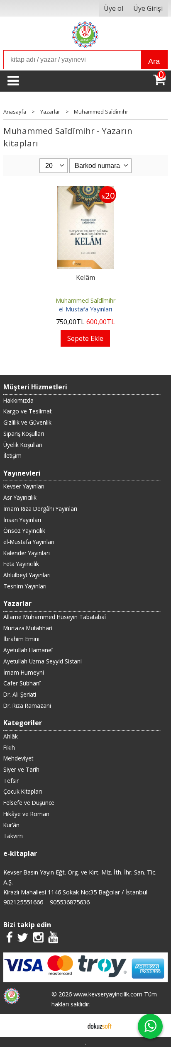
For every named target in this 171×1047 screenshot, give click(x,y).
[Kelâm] (86, 191)
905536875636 (70, 902)
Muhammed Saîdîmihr (85, 300)
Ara (154, 61)
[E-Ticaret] (99, 1025)
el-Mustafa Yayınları (85, 309)
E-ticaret (72, 1025)
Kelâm (85, 277)
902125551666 (23, 902)
